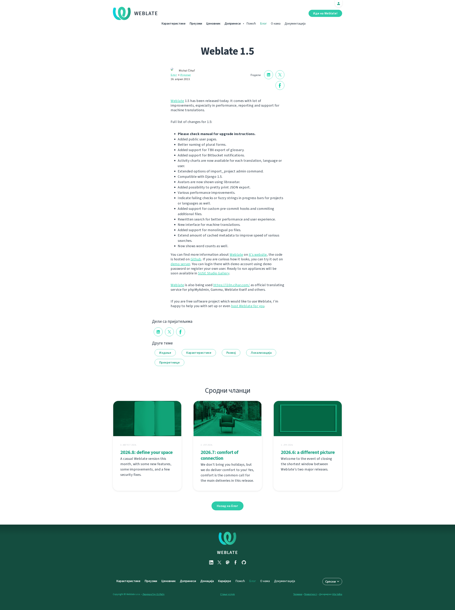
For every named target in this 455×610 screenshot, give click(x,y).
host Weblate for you (247, 306)
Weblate (146, 13)
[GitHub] (244, 562)
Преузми (196, 23)
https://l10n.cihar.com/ (231, 285)
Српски (330, 581)
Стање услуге (227, 594)
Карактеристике (174, 23)
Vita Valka (337, 594)
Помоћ (251, 23)
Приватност (310, 594)
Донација (207, 581)
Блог (263, 23)
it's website (258, 254)
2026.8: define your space (146, 452)
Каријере (224, 581)
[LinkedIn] (211, 562)
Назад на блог (227, 506)
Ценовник (213, 23)
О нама (275, 23)
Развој (231, 353)
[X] (219, 562)
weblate (227, 552)
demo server (180, 264)
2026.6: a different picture (308, 452)
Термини (297, 594)
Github (196, 259)
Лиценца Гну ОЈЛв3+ (153, 594)
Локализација (261, 353)
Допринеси (232, 23)
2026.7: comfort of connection (219, 455)
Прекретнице (169, 362)
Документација (295, 23)
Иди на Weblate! (325, 13)
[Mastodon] (227, 562)
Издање (185, 75)
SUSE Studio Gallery (213, 273)
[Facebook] (235, 562)
